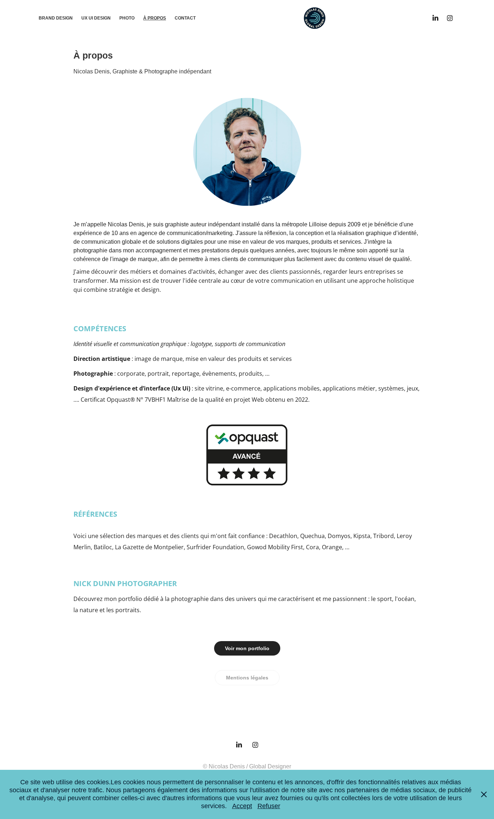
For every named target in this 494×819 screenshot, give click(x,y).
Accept (242, 806)
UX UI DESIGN (96, 18)
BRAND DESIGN (56, 18)
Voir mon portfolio (247, 648)
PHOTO (127, 18)
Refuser (268, 806)
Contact (185, 18)
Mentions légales (247, 678)
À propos (154, 18)
